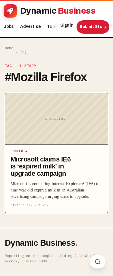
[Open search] (97, 262)
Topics (55, 26)
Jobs (9, 26)
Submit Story (93, 27)
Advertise (30, 26)
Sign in (67, 25)
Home (9, 47)
